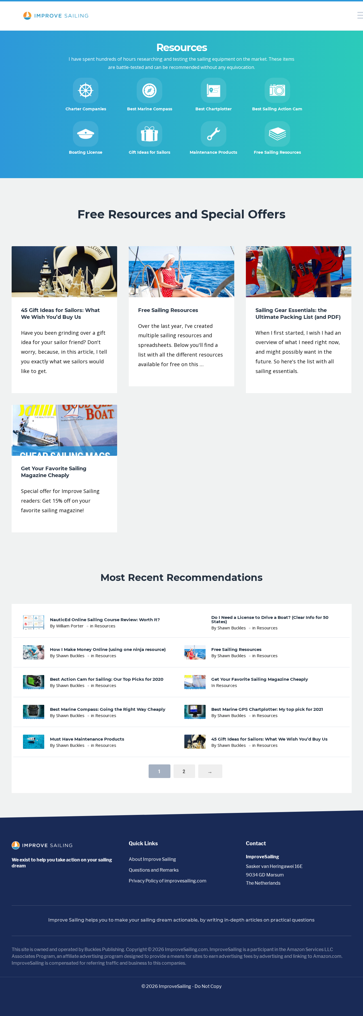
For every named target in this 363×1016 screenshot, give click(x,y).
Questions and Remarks (154, 870)
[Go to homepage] (43, 848)
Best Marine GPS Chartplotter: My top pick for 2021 (267, 709)
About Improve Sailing (152, 859)
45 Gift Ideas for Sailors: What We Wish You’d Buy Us (269, 739)
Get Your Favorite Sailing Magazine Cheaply (259, 679)
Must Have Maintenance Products (87, 739)
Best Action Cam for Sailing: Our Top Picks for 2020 (106, 679)
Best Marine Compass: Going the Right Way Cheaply (107, 709)
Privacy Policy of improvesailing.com (167, 881)
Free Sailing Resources (236, 649)
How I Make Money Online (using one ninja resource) (108, 649)
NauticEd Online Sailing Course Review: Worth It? (105, 619)
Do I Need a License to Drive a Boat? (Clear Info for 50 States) (269, 619)
